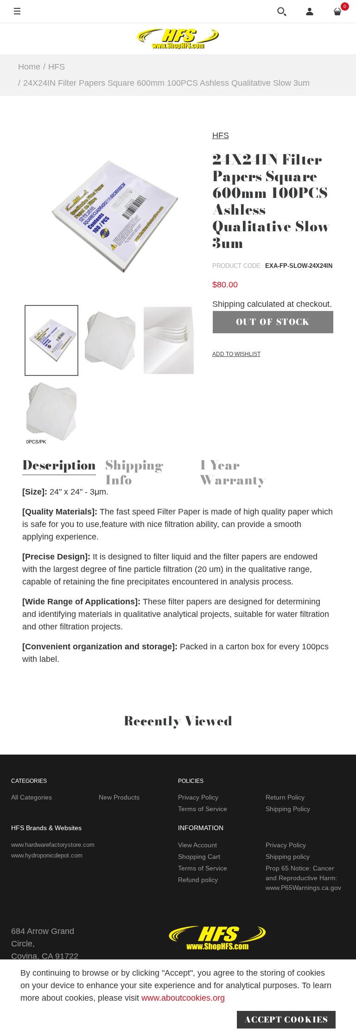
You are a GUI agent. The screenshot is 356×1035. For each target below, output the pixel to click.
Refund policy (198, 879)
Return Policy (285, 797)
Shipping (228, 304)
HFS (220, 135)
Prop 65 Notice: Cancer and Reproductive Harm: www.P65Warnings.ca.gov (303, 877)
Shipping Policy (288, 809)
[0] (337, 11)
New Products (119, 797)
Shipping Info (134, 473)
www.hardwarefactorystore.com (53, 844)
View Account (197, 845)
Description (59, 466)
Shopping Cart (199, 856)
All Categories (31, 797)
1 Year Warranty (232, 473)
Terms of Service (202, 809)
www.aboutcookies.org (183, 998)
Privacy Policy (198, 797)
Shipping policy (288, 856)
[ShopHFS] (178, 38)
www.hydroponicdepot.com (47, 855)
